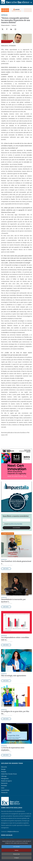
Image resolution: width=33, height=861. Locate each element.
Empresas (4, 15)
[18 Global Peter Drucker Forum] (16, 464)
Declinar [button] (16, 850)
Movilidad (4, 785)
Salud (2, 788)
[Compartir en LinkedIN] (11, 29)
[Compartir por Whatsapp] (15, 29)
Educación (4, 767)
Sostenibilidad (5, 790)
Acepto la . (13, 524)
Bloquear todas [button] (16, 854)
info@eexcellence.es (13, 831)
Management (5, 778)
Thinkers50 (4, 792)
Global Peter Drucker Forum (9, 774)
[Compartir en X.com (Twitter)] (2, 29)
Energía (3, 769)
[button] (31, 2)
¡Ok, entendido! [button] (16, 846)
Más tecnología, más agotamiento (13, 676)
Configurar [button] (16, 857)
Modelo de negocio (6, 781)
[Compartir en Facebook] (6, 29)
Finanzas (3, 771)
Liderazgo (4, 776)
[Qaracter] (16, 10)
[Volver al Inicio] (15, 2)
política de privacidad (16, 524)
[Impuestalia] (16, 496)
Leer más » (6, 568)
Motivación (4, 783)
